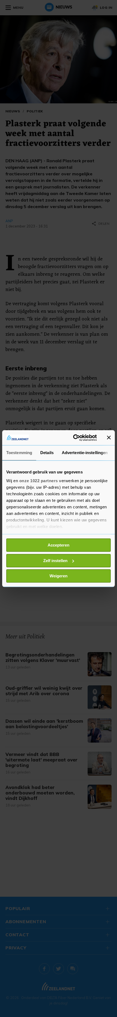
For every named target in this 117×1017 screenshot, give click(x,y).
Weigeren (58, 576)
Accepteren (58, 545)
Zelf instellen (55, 560)
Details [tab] (47, 452)
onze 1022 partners (38, 480)
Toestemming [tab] (19, 452)
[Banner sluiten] (109, 438)
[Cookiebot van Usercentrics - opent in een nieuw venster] (73, 437)
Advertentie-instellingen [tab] (85, 452)
